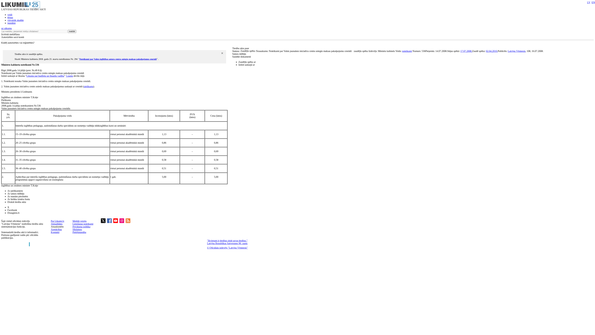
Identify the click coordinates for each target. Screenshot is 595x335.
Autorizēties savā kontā (12, 37)
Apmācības (56, 229)
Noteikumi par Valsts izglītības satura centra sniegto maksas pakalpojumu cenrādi (118, 59)
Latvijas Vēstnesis (516, 51)
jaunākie (11, 23)
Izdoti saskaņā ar (246, 64)
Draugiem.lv (13, 213)
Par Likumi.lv (57, 221)
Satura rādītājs (239, 54)
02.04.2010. (492, 51)
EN (593, 2)
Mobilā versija (79, 221)
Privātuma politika (81, 226)
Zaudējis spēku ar (247, 62)
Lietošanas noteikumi (83, 224)
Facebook (12, 210)
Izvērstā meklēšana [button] (10, 34)
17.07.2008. (466, 51)
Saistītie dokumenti (241, 56)
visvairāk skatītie (15, 20)
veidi (9, 14)
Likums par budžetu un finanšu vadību (45, 76)
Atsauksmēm (57, 226)
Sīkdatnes (77, 229)
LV (588, 2)
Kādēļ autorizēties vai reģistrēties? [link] (17, 42)
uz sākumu (6, 28)
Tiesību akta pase (241, 48)
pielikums (88, 86)
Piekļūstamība (79, 232)
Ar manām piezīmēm (17, 196)
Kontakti (55, 232)
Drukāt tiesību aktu (16, 202)
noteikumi (407, 51)
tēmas (10, 17)
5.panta (69, 76)
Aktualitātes (56, 224)
